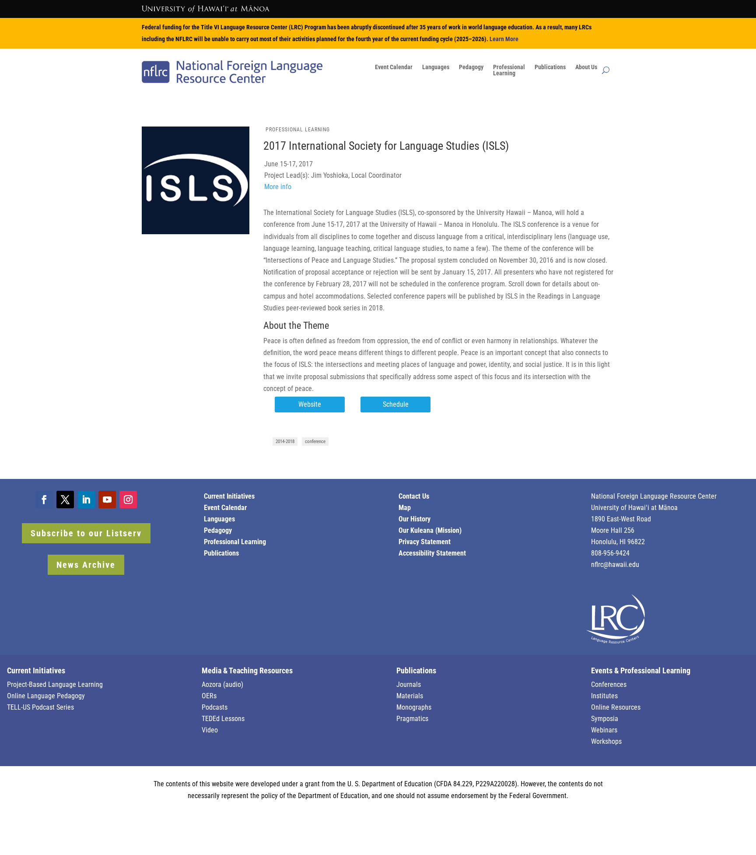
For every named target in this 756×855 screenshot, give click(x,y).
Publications (550, 67)
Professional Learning (298, 130)
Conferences (608, 684)
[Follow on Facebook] (44, 499)
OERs (209, 696)
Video (210, 730)
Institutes (604, 696)
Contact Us (414, 496)
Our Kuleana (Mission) (430, 530)
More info (277, 187)
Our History (414, 519)
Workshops (606, 741)
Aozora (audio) (222, 684)
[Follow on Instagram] (128, 499)
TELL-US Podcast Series (40, 707)
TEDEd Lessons (223, 718)
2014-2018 (285, 441)
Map (405, 507)
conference (315, 441)
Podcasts (215, 707)
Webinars (604, 730)
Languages (435, 67)
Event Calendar (394, 67)
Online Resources (615, 707)
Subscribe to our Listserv (86, 533)
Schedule (396, 404)
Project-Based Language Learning (55, 684)
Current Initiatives (229, 496)
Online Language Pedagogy (46, 696)
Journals (408, 684)
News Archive (86, 564)
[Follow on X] (65, 499)
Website (309, 404)
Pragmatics (412, 718)
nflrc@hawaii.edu (615, 564)
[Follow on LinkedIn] (86, 499)
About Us (586, 67)
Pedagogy (471, 67)
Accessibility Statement (432, 553)
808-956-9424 (610, 553)
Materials (409, 696)
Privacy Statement (425, 542)
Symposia (604, 718)
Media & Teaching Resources (247, 670)
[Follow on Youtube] (107, 499)
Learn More (504, 38)
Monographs (413, 707)
